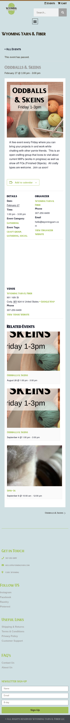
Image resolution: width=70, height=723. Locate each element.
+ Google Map (47, 301)
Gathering (13, 223)
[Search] (63, 12)
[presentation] (33, 351)
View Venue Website (18, 314)
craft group (14, 231)
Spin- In (11, 490)
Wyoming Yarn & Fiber (24, 33)
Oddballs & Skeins (17, 375)
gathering (13, 235)
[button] (35, 21)
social (24, 235)
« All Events (13, 49)
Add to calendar (24, 182)
